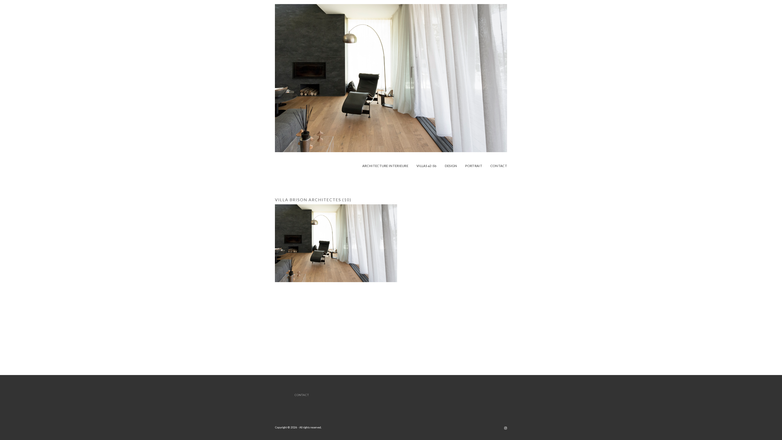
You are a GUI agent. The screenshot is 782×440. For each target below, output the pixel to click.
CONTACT (301, 395)
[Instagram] (505, 428)
